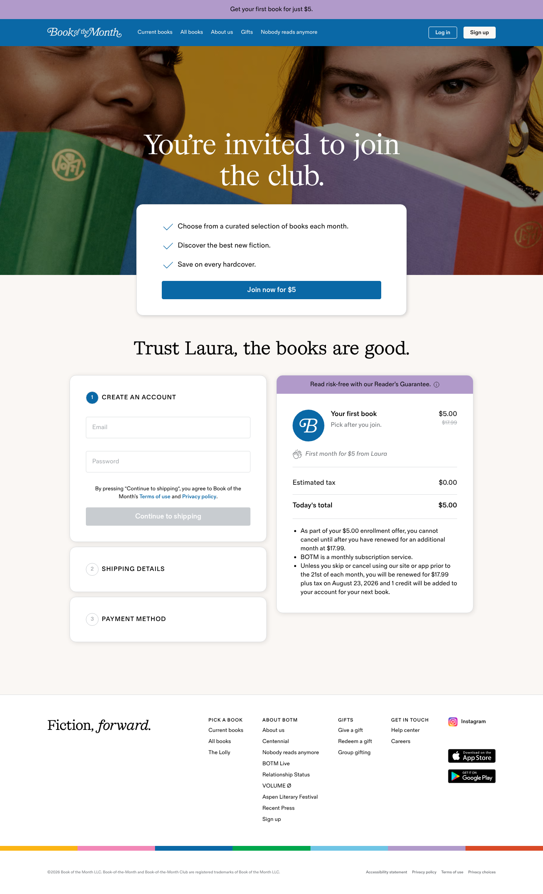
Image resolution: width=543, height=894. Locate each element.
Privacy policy (199, 496)
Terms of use (155, 496)
